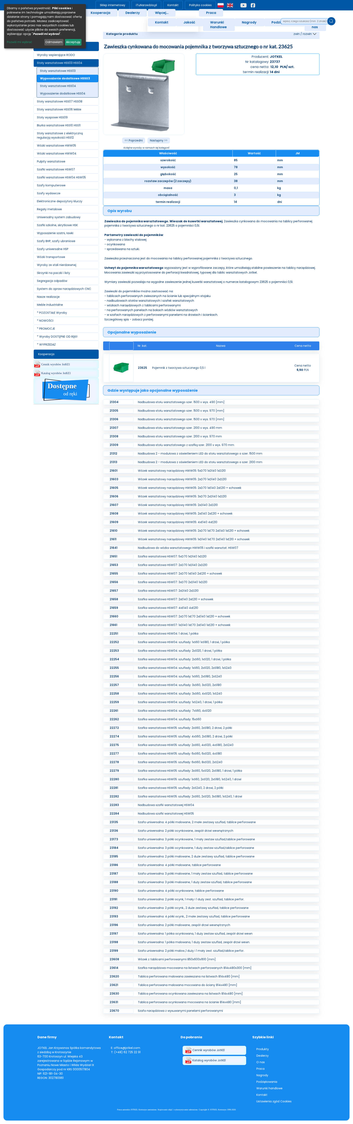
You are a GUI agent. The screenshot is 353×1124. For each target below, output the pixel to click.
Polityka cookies (200, 5)
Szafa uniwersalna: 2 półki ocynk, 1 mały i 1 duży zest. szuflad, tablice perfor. (191, 899)
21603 (114, 479)
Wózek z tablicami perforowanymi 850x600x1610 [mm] (177, 959)
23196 (114, 925)
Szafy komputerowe (51, 185)
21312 (113, 453)
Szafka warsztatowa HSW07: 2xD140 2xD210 (168, 591)
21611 (113, 539)
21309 (114, 445)
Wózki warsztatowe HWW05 (56, 145)
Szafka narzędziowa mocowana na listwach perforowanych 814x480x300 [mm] (194, 968)
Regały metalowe (49, 209)
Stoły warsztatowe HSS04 (58, 86)
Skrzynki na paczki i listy (53, 273)
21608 (114, 513)
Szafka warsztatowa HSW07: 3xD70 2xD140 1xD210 (172, 582)
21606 (114, 496)
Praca (211, 13)
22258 (114, 694)
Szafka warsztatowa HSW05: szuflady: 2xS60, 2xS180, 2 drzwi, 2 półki (185, 728)
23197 (114, 934)
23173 (114, 839)
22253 (114, 651)
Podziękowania (266, 1082)
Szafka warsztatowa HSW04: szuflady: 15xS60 (169, 719)
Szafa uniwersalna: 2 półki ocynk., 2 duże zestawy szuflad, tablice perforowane (193, 908)
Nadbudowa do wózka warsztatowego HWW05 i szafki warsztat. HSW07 (188, 548)
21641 (113, 548)
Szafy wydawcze (48, 193)
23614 (114, 968)
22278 (114, 762)
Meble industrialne (50, 305)
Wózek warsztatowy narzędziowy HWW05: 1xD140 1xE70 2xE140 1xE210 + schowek (194, 539)
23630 (114, 994)
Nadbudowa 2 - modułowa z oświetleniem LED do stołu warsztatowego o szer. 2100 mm (200, 462)
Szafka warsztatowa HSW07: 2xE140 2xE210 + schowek (175, 599)
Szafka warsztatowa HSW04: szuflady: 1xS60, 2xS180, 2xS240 (180, 676)
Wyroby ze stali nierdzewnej (56, 265)
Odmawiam (53, 42)
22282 (114, 796)
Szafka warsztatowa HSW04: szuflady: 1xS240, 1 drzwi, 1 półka (180, 702)
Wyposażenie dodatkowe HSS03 (65, 78)
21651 (113, 556)
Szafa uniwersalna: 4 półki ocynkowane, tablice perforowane (181, 891)
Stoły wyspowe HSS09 (52, 117)
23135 (114, 822)
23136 (114, 831)
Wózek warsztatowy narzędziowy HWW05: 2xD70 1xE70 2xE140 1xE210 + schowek (193, 531)
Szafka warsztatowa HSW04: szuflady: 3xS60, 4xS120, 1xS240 (180, 694)
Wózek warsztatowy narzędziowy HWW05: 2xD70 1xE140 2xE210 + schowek (189, 488)
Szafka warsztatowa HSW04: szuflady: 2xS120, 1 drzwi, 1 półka (180, 651)
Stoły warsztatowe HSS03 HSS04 (59, 63)
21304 (114, 402)
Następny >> (159, 140)
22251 (114, 633)
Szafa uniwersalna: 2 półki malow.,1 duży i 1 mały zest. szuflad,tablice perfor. (191, 951)
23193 (114, 916)
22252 (114, 642)
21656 (114, 582)
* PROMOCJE (46, 329)
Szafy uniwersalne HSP (52, 249)
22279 (114, 771)
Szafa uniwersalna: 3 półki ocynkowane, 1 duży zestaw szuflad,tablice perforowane (196, 848)
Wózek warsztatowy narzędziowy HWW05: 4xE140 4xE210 (177, 522)
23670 (114, 1011)
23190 (114, 891)
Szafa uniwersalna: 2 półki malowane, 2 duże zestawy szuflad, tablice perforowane (196, 856)
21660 (114, 616)
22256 (114, 676)
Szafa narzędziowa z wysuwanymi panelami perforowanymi (180, 1011)
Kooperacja (100, 13)
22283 (114, 805)
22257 (114, 685)
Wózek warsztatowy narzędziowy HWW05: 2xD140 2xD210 (178, 505)
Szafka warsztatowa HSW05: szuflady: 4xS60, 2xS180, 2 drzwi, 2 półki (185, 736)
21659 (114, 608)
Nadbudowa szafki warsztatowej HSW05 (166, 814)
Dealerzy (132, 13)
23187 (114, 874)
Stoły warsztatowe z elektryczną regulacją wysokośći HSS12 (60, 135)
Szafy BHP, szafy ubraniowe (56, 241)
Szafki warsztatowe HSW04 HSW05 (61, 177)
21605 (114, 488)
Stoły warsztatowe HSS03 (58, 71)
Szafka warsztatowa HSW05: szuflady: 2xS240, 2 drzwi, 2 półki (180, 788)
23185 (114, 856)
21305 (114, 411)
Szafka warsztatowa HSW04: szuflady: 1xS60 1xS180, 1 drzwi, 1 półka (184, 642)
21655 (114, 573)
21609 (114, 522)
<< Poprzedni (134, 140)
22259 (114, 702)
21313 (113, 462)
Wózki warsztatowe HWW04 (56, 153)
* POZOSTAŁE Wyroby (52, 313)
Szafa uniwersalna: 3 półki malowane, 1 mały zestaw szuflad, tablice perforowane (195, 874)
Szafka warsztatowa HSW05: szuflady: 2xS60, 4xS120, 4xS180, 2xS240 (185, 745)
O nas (260, 1062)
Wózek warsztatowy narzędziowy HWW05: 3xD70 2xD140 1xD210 (182, 496)
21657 (114, 591)
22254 (114, 659)
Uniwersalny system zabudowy (58, 217)
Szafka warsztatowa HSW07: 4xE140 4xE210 (168, 608)
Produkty (262, 1049)
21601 (113, 471)
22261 (114, 711)
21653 (114, 565)
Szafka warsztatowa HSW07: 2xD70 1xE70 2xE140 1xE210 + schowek (184, 616)
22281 (114, 788)
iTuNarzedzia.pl (146, 5)
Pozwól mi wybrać (19, 42)
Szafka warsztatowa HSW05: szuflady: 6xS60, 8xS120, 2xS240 (180, 762)
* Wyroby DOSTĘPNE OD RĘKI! (57, 337)
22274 (114, 736)
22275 (114, 745)
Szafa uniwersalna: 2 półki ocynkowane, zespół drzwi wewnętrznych (185, 831)
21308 (114, 436)
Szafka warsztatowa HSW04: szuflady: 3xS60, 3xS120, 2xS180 (179, 685)
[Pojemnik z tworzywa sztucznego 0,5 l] (121, 368)
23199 (114, 951)
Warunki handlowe (269, 1088)
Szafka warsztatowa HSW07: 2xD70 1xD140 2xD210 (172, 565)
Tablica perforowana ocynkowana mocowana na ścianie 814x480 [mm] (189, 1002)
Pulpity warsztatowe (51, 161)
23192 (114, 908)
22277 (114, 754)
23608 (114, 959)
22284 (114, 814)
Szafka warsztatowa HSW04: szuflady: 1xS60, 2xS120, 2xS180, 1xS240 (184, 668)
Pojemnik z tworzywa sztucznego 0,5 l (178, 368)
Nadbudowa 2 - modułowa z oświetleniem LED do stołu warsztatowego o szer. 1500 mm (200, 453)
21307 (114, 428)
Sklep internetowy (112, 5)
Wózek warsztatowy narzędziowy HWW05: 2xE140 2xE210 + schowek (185, 513)
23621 (114, 985)
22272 (114, 728)
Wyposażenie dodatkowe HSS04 (62, 93)
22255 (114, 668)
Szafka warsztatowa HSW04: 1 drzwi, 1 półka (168, 633)
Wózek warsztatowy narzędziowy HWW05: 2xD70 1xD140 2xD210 (182, 479)
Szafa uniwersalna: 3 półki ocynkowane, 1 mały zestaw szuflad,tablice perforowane (196, 839)
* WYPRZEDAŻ (46, 344)
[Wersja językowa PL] (220, 5)
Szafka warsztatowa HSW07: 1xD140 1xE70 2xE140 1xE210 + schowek (184, 625)
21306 (114, 419)
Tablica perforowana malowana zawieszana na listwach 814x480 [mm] (189, 976)
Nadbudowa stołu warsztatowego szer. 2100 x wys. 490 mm (180, 428)
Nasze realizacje (48, 297)
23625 (142, 368)
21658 (114, 599)
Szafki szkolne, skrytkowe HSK (57, 225)
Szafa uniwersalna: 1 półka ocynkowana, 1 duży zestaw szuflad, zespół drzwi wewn (195, 934)
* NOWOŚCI (45, 321)
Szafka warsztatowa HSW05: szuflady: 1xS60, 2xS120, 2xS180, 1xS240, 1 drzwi (189, 779)
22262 (114, 719)
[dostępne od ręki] (66, 401)
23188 (114, 882)
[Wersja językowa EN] (230, 5)
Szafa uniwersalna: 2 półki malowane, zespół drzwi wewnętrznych (184, 925)
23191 (113, 899)
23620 (114, 976)
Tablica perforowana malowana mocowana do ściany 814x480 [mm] (187, 985)
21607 (114, 505)
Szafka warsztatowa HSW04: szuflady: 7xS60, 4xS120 (174, 711)
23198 (114, 942)
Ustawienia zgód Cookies (274, 1101)
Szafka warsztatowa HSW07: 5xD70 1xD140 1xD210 (172, 556)
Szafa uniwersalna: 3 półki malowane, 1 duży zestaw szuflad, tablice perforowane (195, 882)
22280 (114, 779)
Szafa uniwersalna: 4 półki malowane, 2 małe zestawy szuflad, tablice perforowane (197, 822)
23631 (114, 1002)
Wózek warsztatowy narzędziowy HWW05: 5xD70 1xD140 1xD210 (182, 471)
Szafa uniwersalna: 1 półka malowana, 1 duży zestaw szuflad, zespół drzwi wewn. (194, 942)
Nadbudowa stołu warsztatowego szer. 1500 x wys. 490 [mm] (181, 402)
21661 (113, 625)
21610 (113, 531)
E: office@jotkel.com (125, 1048)
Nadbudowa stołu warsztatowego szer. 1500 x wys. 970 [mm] (181, 411)
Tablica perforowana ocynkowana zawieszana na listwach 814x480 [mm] (190, 994)
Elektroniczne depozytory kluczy (59, 201)
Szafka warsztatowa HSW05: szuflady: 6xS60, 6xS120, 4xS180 (180, 754)
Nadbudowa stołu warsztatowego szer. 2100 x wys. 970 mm (180, 436)
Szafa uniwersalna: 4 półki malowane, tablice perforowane (179, 865)
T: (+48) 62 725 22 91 (126, 1052)
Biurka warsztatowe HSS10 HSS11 (58, 125)
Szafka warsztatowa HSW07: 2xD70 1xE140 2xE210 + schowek (180, 573)
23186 (114, 865)
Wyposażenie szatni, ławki (55, 233)
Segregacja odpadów (52, 281)
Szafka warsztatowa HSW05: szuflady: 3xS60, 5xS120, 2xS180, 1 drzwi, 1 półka (190, 771)
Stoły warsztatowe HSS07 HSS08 (59, 101)
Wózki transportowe (51, 257)
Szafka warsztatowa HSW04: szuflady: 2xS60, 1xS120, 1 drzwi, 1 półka (184, 659)
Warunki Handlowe (218, 24)
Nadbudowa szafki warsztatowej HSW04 (166, 805)
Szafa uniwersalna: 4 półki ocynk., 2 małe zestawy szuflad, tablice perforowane (194, 916)
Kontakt (173, 5)
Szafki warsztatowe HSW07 (56, 169)
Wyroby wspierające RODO (56, 55)
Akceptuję (73, 42)
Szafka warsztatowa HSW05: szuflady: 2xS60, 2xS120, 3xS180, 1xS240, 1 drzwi (190, 796)
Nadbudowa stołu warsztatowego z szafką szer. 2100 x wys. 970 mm (186, 445)
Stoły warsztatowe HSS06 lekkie (59, 109)
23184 (114, 848)
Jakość (189, 22)
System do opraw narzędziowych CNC (64, 289)
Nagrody (249, 22)
